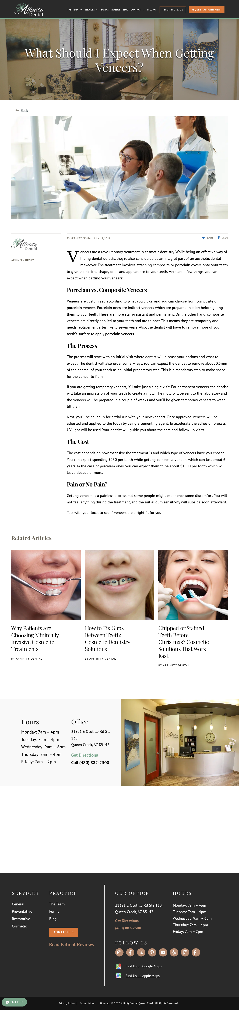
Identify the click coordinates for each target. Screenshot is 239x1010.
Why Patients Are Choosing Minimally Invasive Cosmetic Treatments (35, 638)
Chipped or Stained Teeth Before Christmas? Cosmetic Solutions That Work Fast (183, 641)
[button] (63, 932)
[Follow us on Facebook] (130, 952)
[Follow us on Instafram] (119, 952)
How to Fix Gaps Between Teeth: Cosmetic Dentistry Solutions (107, 638)
